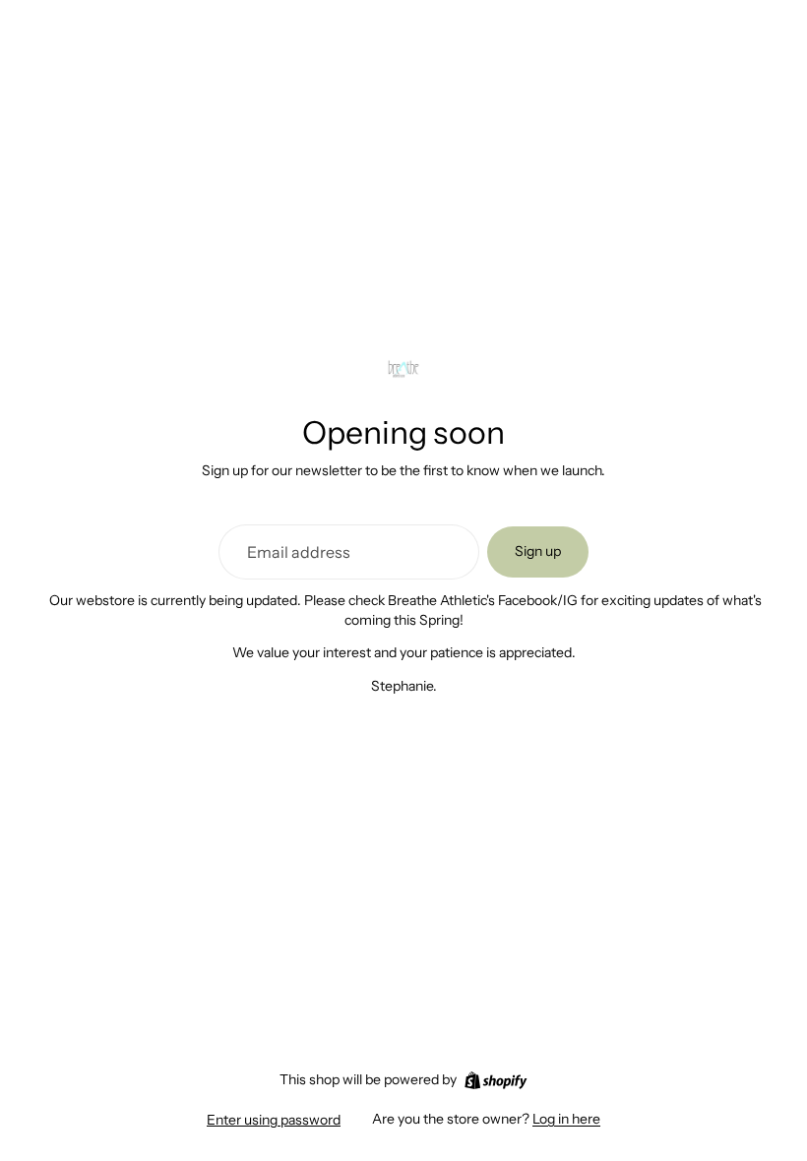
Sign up (538, 551)
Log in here (566, 1119)
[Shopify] (496, 1080)
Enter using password (274, 1120)
